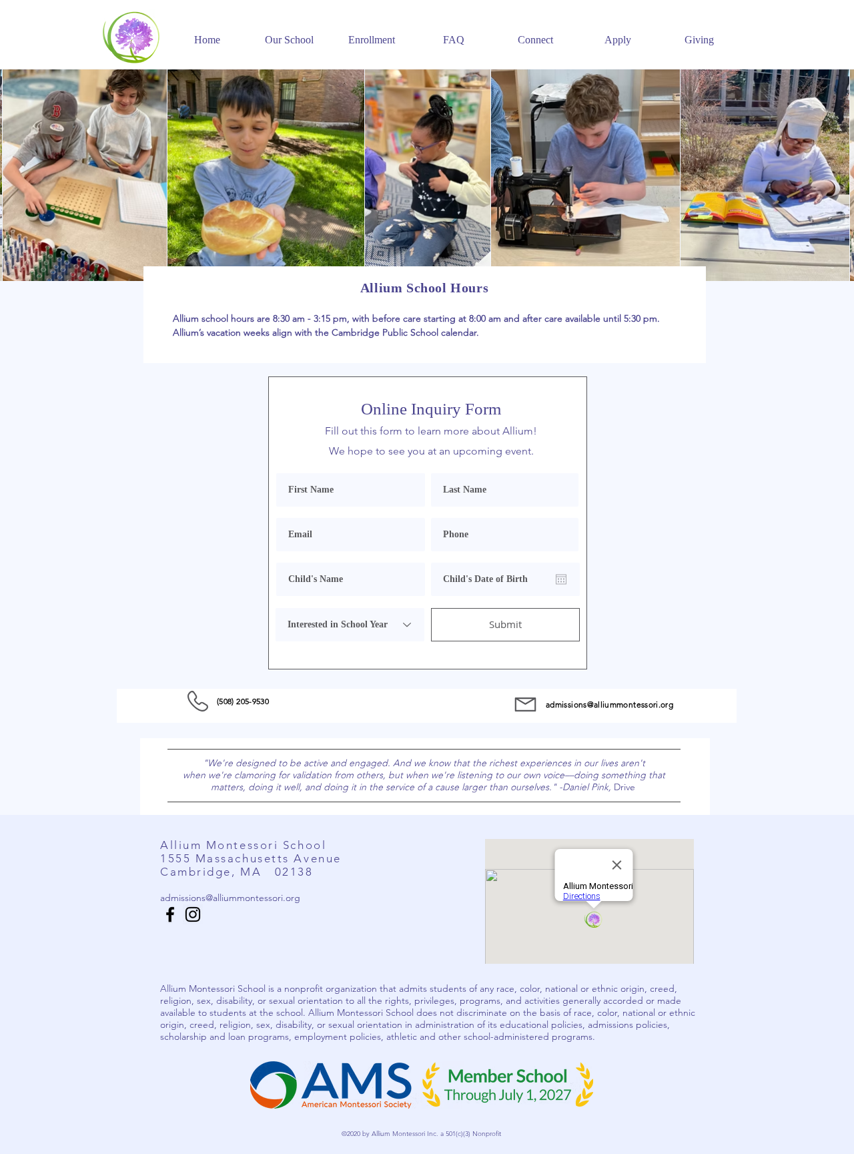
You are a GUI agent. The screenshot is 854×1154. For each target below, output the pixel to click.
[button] (289, 34)
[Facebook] (170, 914)
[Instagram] (193, 914)
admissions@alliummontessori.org (609, 704)
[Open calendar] (561, 579)
